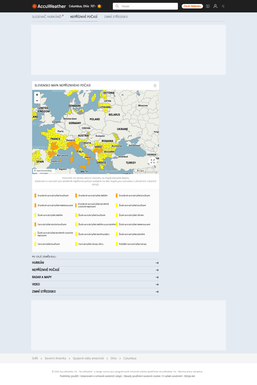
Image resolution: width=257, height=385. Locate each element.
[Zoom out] (37, 100)
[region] (95, 132)
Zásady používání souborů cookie (142, 376)
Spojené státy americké (88, 358)
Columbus (129, 358)
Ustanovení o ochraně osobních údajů (101, 376)
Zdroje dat (189, 376)
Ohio (114, 358)
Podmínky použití (69, 376)
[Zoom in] (37, 95)
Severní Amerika (55, 358)
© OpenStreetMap (43, 170)
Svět (35, 358)
